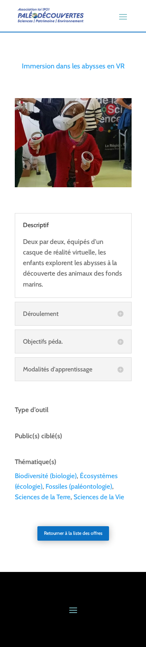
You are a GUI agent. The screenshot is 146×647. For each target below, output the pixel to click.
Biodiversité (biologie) (46, 476)
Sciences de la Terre (42, 497)
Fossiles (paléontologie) (79, 486)
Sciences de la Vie (99, 497)
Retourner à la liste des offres (73, 533)
